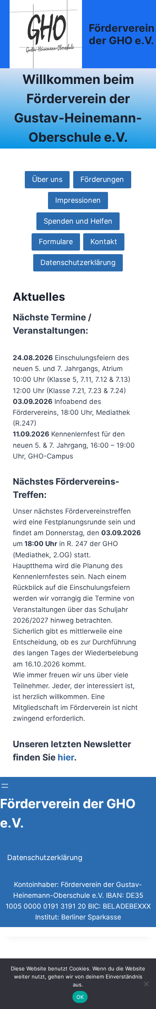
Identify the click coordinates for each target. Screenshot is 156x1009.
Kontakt (103, 241)
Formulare (56, 241)
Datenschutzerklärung (78, 262)
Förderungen (102, 179)
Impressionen (78, 200)
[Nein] (146, 984)
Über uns (47, 179)
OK (80, 997)
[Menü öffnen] (5, 786)
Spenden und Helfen (78, 221)
